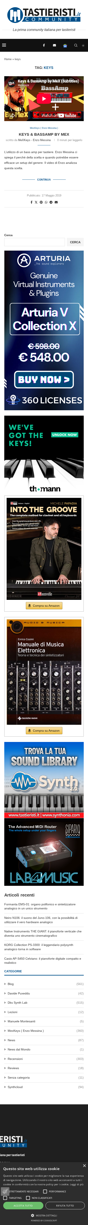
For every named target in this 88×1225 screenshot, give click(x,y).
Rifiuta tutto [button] (65, 1205)
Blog (46, 984)
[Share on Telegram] (51, 202)
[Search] (76, 45)
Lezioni (46, 1012)
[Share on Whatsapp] (46, 202)
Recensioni (46, 1059)
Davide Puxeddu (46, 993)
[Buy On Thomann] (44, 417)
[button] (5, 1191)
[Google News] (65, 45)
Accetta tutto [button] (23, 1205)
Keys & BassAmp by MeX (44, 134)
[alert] (44, 1193)
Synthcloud (46, 1087)
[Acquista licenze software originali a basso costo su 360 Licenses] (44, 252)
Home (8, 59)
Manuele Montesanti (46, 1021)
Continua (44, 179)
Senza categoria (46, 1077)
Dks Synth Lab (46, 1002)
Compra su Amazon (46, 605)
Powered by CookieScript (44, 1220)
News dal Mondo (46, 1049)
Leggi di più (77, 1184)
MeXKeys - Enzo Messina (34, 140)
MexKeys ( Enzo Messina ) (46, 1030)
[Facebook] (44, 45)
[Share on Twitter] (36, 202)
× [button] (84, 1165)
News (46, 1040)
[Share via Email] (56, 202)
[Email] (54, 45)
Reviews (46, 1068)
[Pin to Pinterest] (41, 202)
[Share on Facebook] (31, 202)
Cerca (8, 235)
